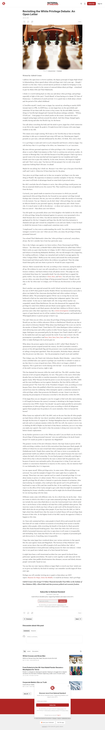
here (49, 276)
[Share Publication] (84, 3)
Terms (59, 718)
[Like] (24, 21)
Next (77, 619)
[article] (52, 659)
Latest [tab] (29, 651)
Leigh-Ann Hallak (34, 660)
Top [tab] (25, 651)
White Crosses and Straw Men (34, 656)
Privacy (54, 718)
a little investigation (61, 311)
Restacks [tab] (33, 631)
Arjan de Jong (51, 71)
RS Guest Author (34, 675)
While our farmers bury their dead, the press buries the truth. (40, 658)
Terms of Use (60, 709)
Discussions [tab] (35, 651)
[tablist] (30, 630)
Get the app (60, 722)
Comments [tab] (26, 631)
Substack (44, 726)
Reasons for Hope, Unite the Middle (40, 577)
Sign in (100, 3)
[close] (68, 686)
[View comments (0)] (28, 21)
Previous (29, 619)
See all (26, 694)
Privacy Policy (65, 710)
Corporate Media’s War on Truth (35, 682)
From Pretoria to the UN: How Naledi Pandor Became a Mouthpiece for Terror (43, 669)
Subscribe (91, 3)
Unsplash (59, 71)
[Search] (81, 3)
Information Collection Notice (52, 710)
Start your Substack (48, 722)
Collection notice (66, 718)
